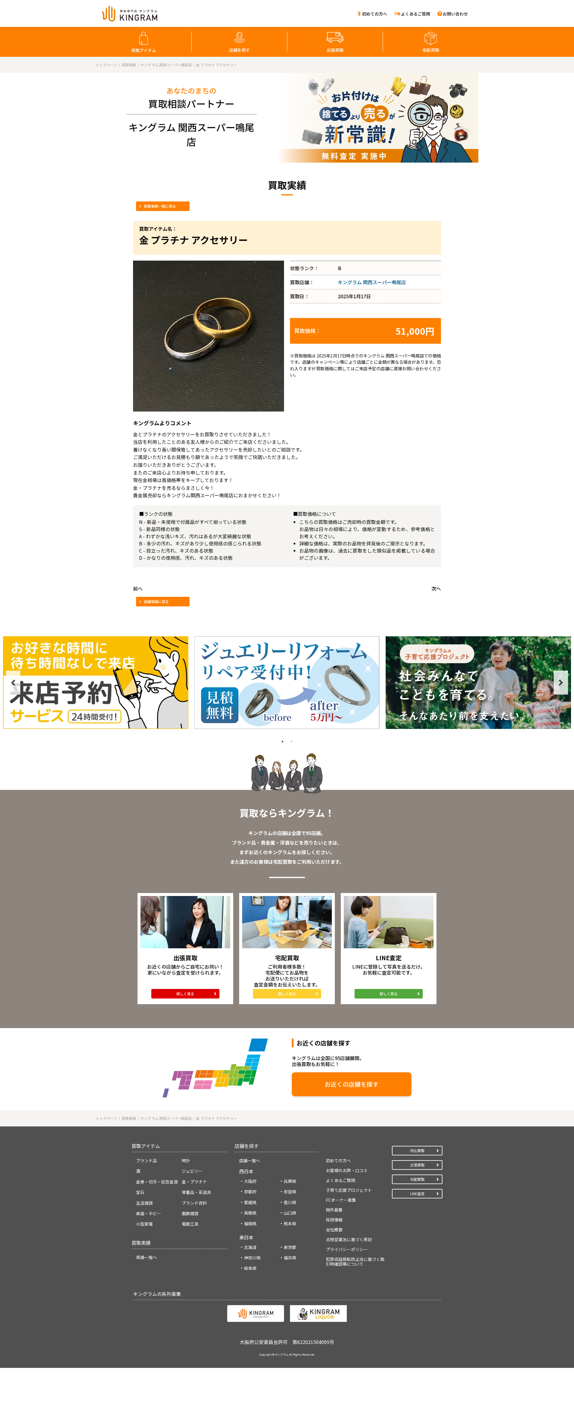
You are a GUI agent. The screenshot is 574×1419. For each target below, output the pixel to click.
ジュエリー (192, 1171)
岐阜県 (250, 1268)
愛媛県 (250, 1202)
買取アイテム (143, 50)
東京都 (290, 1247)
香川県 (290, 1202)
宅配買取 (430, 50)
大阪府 (250, 1181)
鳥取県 (250, 1213)
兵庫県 (290, 1181)
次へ (436, 588)
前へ (138, 588)
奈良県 (290, 1192)
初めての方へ (374, 14)
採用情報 (334, 1220)
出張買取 (335, 50)
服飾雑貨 (190, 1213)
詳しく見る (185, 993)
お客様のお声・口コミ (347, 1170)
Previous (13, 683)
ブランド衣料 (194, 1203)
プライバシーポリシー (347, 1249)
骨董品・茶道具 (196, 1192)
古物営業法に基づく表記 (349, 1239)
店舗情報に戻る (156, 601)
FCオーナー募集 (341, 1200)
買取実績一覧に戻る (160, 206)
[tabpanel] (95, 682)
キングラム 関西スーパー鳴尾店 (372, 282)
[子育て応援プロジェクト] (478, 682)
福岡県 (250, 1224)
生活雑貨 (144, 1203)
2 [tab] (291, 741)
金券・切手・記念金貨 (157, 1182)
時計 (186, 1160)
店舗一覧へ (249, 1160)
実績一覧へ (146, 1257)
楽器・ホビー (148, 1213)
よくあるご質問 (415, 14)
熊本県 (290, 1224)
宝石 (140, 1192)
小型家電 (144, 1224)
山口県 (290, 1213)
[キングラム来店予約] (95, 682)
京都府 (250, 1192)
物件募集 (334, 1210)
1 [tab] (283, 741)
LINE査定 (417, 1193)
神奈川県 (252, 1258)
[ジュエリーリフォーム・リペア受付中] (287, 682)
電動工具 (190, 1224)
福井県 (290, 1258)
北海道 (250, 1247)
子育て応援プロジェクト (349, 1190)
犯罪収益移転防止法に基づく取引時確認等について (355, 1261)
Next (561, 683)
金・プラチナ (194, 1182)
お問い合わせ (455, 14)
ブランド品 (146, 1160)
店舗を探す (239, 50)
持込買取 (417, 1150)
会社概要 (334, 1230)
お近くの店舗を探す (351, 1084)
